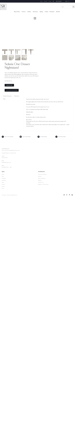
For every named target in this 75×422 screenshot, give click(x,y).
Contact (3, 184)
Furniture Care (41, 182)
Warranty (39, 176)
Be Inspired (4, 178)
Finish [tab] (4, 99)
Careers (3, 186)
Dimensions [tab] (16, 96)
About (3, 182)
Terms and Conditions (42, 174)
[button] (35, 18)
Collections (4, 180)
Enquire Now (9, 85)
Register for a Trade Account (43, 184)
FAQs (3, 188)
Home (3, 174)
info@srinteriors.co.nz (6, 162)
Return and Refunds (41, 178)
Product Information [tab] (7, 96)
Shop (3, 176)
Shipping (39, 180)
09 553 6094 (5, 157)
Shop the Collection (11, 90)
